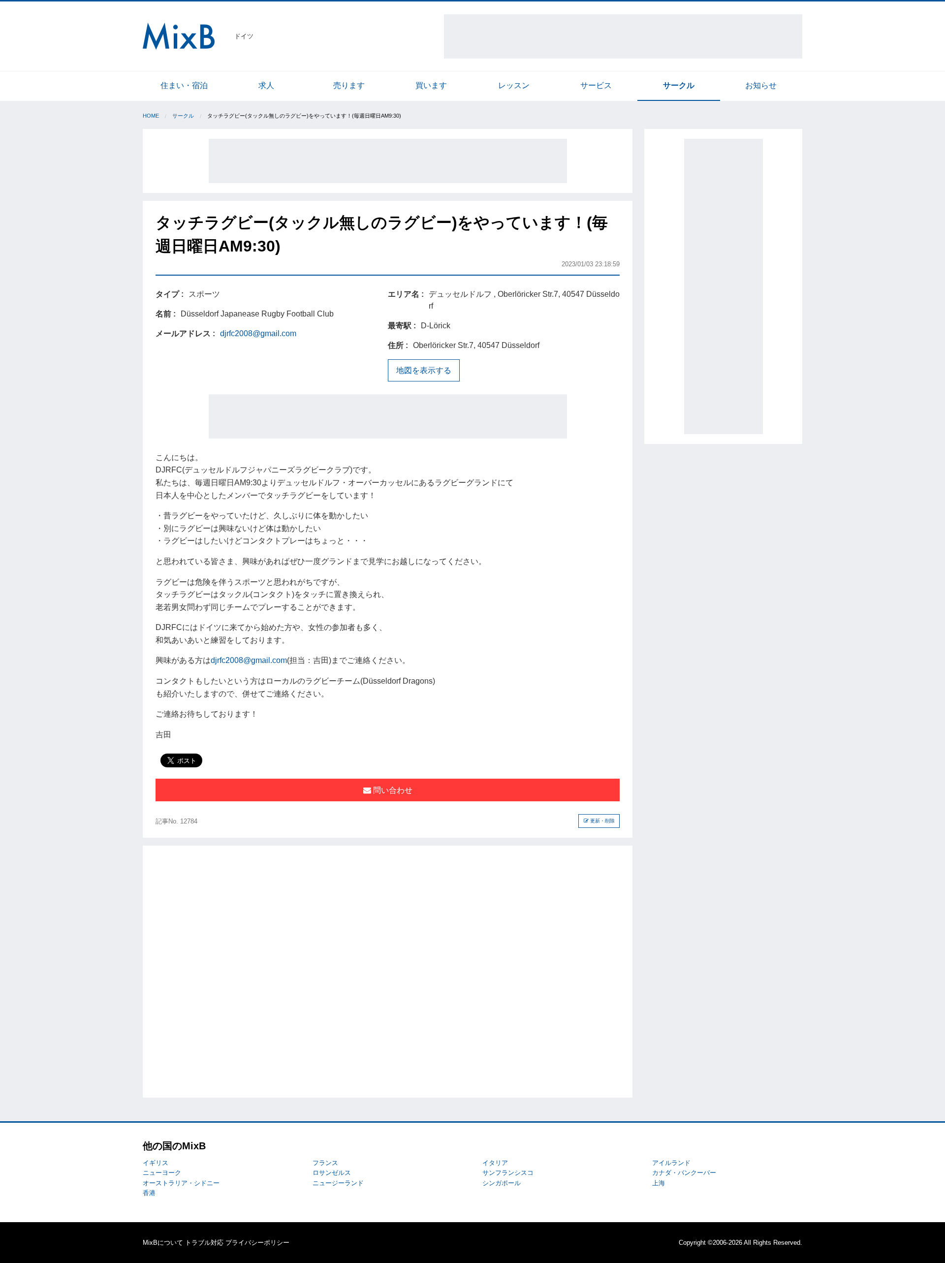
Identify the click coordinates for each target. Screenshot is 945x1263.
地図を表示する (423, 370)
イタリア (495, 1163)
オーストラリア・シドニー (181, 1183)
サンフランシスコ (508, 1172)
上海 (658, 1183)
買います (431, 85)
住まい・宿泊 (184, 85)
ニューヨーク (162, 1172)
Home (151, 116)
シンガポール (501, 1183)
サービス (596, 85)
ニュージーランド (338, 1183)
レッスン (514, 85)
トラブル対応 (204, 1242)
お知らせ (761, 85)
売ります (349, 85)
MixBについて (163, 1242)
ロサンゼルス (332, 1172)
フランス (325, 1163)
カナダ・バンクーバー (684, 1172)
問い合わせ (391, 790)
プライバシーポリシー (257, 1242)
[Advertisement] (623, 36)
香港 (149, 1193)
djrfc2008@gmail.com (258, 333)
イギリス (155, 1163)
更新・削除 (602, 820)
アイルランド (671, 1163)
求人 (266, 85)
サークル (678, 85)
